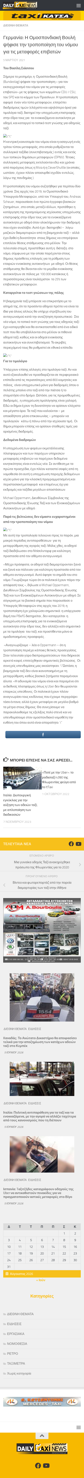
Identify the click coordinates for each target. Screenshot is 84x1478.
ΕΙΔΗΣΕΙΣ (34, 1029)
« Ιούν (40, 1280)
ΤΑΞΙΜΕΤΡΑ (16, 1363)
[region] (42, 15)
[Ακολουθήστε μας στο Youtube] (78, 843)
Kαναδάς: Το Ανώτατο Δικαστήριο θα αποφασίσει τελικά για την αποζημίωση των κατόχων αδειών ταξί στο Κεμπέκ (40, 1042)
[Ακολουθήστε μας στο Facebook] (71, 843)
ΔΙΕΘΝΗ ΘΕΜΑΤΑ (15, 25)
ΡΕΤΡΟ (12, 1354)
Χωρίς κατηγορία (19, 1373)
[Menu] (78, 5)
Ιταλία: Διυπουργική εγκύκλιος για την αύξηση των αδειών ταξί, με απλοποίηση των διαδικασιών (20, 805)
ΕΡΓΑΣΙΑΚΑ (15, 1334)
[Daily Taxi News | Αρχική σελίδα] (25, 5)
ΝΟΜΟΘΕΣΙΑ (17, 1344)
